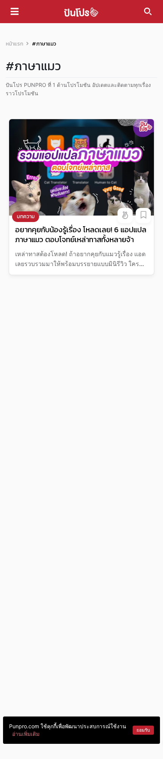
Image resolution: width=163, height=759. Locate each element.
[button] (125, 215)
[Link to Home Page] (81, 11)
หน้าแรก (14, 44)
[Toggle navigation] (14, 11)
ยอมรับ (143, 730)
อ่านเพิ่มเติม (25, 734)
